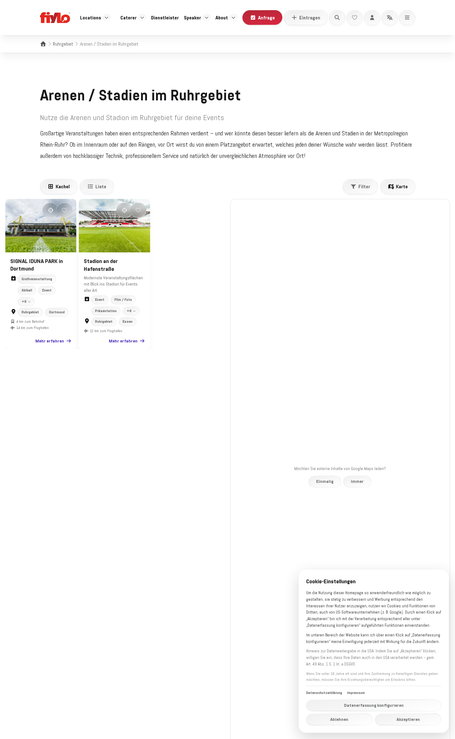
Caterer (128, 17)
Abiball (27, 290)
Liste (100, 186)
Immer (357, 481)
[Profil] (372, 17)
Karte (402, 186)
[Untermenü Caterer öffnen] (142, 17)
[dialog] (374, 651)
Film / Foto (123, 299)
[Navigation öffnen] (407, 17)
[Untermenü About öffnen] (233, 17)
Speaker (192, 17)
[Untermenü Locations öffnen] (106, 17)
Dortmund (57, 312)
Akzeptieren (408, 719)
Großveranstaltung (37, 279)
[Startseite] (43, 44)
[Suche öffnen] (337, 17)
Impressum (356, 693)
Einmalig (324, 481)
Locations (90, 17)
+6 (24, 301)
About (221, 17)
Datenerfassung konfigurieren (374, 705)
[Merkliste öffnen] (354, 17)
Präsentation (106, 311)
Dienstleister (165, 17)
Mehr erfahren (49, 341)
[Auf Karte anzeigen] (51, 210)
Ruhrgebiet (63, 43)
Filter (364, 186)
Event (47, 290)
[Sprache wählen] (390, 17)
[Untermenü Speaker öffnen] (206, 17)
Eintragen (309, 17)
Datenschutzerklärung (324, 693)
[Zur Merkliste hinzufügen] (64, 210)
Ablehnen (339, 719)
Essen (128, 321)
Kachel (63, 186)
